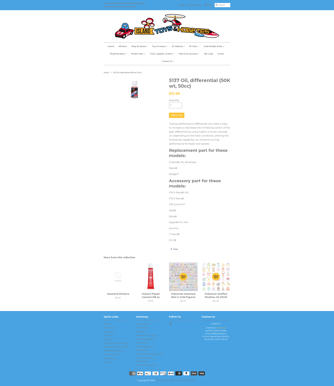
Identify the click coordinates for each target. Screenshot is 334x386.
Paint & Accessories (188, 54)
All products (110, 327)
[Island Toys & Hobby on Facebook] (170, 324)
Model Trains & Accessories (149, 354)
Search (111, 46)
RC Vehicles (177, 46)
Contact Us (167, 61)
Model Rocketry (117, 54)
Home (106, 72)
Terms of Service (112, 354)
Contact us (221, 328)
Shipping (108, 339)
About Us (108, 335)
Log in (181, 5)
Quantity (174, 100)
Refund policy (110, 358)
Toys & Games (159, 46)
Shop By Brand (138, 46)
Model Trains (137, 54)
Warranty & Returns (113, 350)
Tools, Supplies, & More (161, 54)
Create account (195, 5)
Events (221, 54)
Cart (210, 5)
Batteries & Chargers (146, 335)
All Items (123, 46)
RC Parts (193, 46)
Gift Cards (208, 54)
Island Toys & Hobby (166, 380)
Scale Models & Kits (213, 46)
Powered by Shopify (187, 380)
